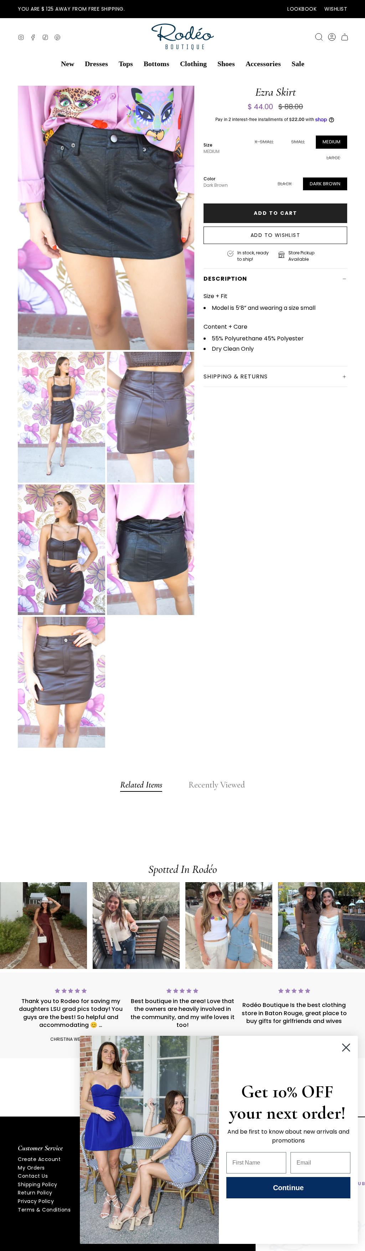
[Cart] (344, 37)
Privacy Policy (36, 1201)
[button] (67, 64)
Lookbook (302, 8)
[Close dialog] (346, 1047)
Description (225, 279)
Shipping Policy (37, 1184)
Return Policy (35, 1192)
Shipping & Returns (236, 376)
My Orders (31, 1167)
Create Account (39, 1159)
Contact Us (33, 1176)
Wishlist (335, 8)
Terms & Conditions (44, 1209)
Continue (288, 1188)
